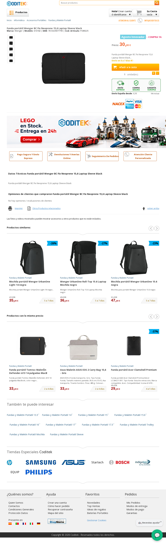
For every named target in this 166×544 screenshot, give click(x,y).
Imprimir (19, 208)
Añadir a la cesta (128, 67)
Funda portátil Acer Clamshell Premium (134, 369)
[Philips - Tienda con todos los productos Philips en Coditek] (39, 472)
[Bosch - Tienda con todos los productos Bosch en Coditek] (119, 462)
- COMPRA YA (141, 37)
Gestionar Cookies (96, 520)
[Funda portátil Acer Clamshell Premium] (134, 346)
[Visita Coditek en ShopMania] (57, 521)
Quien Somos (15, 502)
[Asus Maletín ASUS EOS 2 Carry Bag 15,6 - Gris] (83, 346)
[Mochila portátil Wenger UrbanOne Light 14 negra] (32, 258)
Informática (19, 20)
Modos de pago (135, 509)
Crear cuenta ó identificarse (122, 13)
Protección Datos (18, 513)
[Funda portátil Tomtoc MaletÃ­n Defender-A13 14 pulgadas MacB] (32, 346)
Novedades (93, 502)
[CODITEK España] (30, 3)
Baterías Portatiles (97, 513)
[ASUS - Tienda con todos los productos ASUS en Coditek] (74, 462)
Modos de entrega (136, 506)
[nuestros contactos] (140, 20)
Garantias (131, 513)
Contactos (14, 506)
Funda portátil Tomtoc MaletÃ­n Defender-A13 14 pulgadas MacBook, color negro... (30, 379)
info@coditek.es (151, 20)
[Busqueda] (156, 2)
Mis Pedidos (133, 502)
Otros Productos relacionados (46, 208)
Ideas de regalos (96, 509)
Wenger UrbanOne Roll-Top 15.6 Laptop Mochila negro (83, 283)
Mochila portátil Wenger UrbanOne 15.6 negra (134, 283)
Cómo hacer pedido (59, 506)
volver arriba (153, 208)
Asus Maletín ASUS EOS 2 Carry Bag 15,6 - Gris (83, 371)
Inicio (9, 20)
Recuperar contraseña (60, 509)
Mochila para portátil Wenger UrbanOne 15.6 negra (133, 289)
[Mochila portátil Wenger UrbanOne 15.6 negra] (134, 258)
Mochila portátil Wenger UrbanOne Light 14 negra (29, 283)
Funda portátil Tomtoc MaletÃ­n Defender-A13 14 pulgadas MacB (28, 371)
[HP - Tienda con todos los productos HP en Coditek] (15, 462)
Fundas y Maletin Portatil (59, 20)
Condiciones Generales (21, 509)
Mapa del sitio (55, 513)
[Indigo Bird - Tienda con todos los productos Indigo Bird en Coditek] (143, 462)
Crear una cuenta (57, 502)
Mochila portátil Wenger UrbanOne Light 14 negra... (31, 289)
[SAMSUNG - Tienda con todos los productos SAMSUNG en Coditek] (41, 462)
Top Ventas (93, 506)
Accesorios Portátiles (36, 20)
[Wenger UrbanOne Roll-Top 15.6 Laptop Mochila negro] (83, 258)
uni (132, 74)
